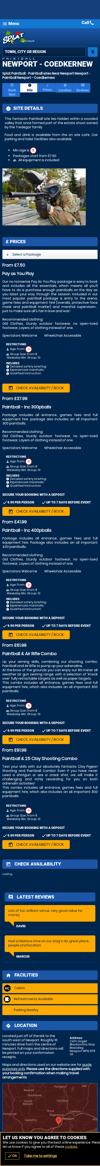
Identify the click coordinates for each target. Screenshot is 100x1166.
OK (12, 1156)
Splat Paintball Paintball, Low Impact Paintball (50, 37)
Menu (10, 23)
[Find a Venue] (44, 52)
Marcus (23, 956)
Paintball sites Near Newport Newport (58, 73)
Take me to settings (40, 1155)
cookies (71, 1146)
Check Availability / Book (36, 388)
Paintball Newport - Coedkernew (28, 77)
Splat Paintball (14, 73)
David (21, 926)
